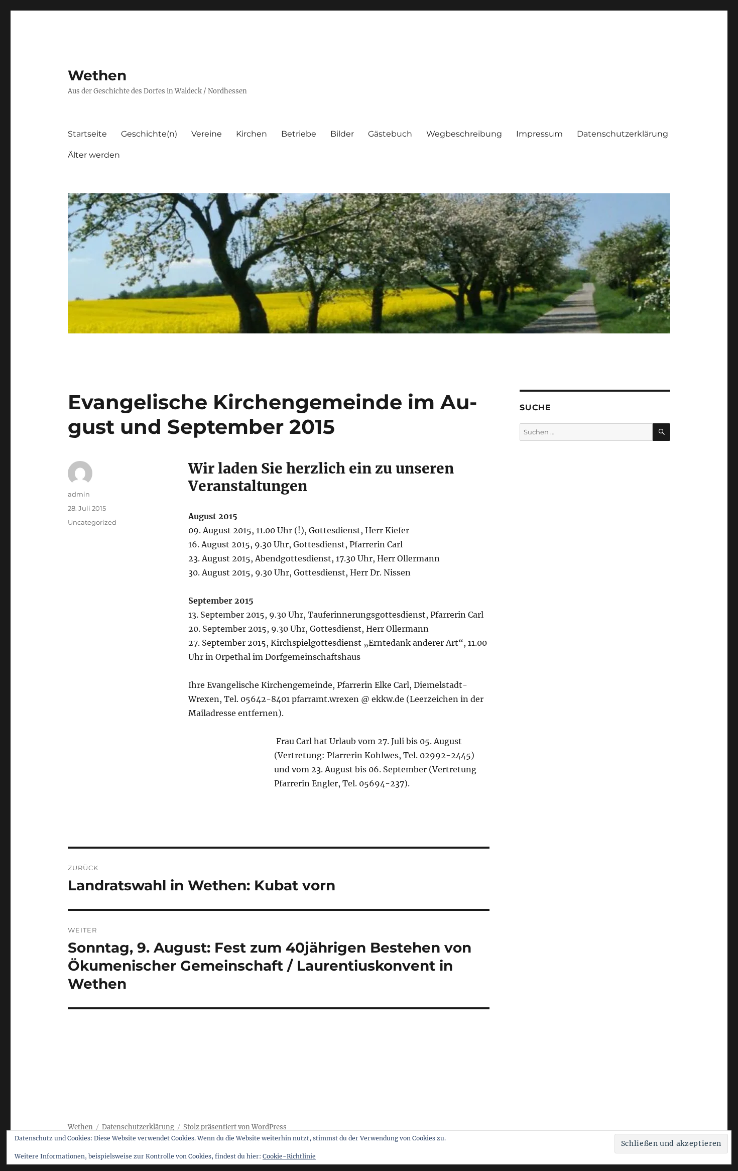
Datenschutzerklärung (622, 134)
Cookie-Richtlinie (289, 1156)
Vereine (206, 134)
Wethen (97, 75)
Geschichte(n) (149, 134)
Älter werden (94, 155)
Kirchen (251, 134)
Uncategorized (92, 522)
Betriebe (298, 134)
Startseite (87, 134)
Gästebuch (390, 134)
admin (79, 494)
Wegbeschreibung (464, 134)
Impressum (539, 134)
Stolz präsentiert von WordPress (235, 1127)
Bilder (342, 134)
